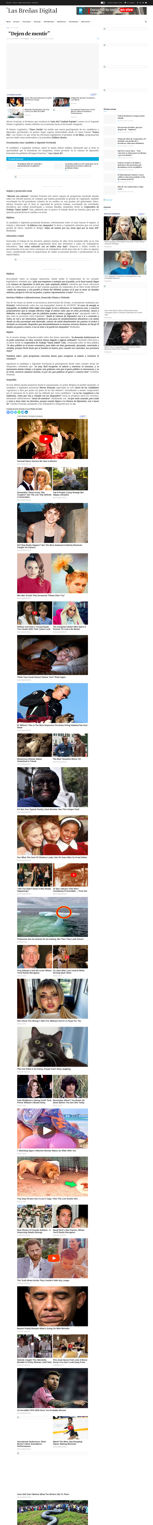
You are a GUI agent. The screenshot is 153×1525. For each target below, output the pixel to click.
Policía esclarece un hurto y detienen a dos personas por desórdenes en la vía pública (130, 165)
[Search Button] (146, 21)
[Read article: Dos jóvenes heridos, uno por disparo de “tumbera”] (110, 130)
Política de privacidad (24, 2)
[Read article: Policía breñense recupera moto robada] (110, 119)
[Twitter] (11, 412)
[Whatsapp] (19, 412)
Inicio (8, 27)
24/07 (20, 168)
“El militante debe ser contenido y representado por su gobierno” (29, 165)
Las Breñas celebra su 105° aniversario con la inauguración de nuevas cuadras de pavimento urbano (81, 166)
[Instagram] (15, 412)
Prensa (15, 2)
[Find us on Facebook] (137, 3)
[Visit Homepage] (31, 12)
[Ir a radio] (111, 11)
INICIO (8, 22)
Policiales (26, 22)
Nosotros (9, 2)
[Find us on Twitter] (140, 3)
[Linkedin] (26, 412)
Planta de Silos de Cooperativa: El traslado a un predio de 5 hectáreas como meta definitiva (132, 141)
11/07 (67, 170)
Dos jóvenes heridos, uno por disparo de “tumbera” (130, 128)
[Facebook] (8, 412)
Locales (16, 22)
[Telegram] (22, 412)
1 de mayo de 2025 (12, 38)
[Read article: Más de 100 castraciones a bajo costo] (110, 190)
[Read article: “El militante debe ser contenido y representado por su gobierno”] (11, 166)
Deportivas (61, 22)
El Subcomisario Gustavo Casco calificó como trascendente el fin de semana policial (131, 177)
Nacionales (73, 22)
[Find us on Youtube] (146, 3)
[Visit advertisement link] (52, 180)
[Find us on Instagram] (143, 3)
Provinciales (49, 22)
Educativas (85, 22)
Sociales (37, 22)
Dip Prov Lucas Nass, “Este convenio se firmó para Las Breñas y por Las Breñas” (132, 153)
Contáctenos (34, 2)
